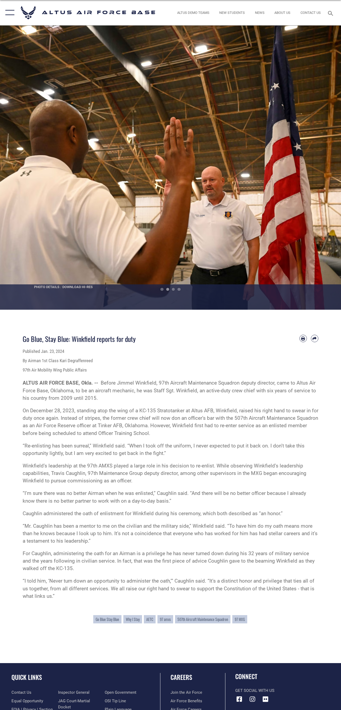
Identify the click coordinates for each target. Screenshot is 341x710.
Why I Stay (133, 619)
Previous (17, 168)
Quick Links (26, 677)
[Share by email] (314, 338)
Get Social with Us (254, 690)
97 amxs (165, 619)
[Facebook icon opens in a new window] (239, 699)
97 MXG (240, 619)
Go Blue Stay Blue (107, 619)
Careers (181, 677)
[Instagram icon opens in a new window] (252, 699)
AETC (149, 619)
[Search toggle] (331, 12)
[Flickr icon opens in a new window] (265, 699)
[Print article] (303, 338)
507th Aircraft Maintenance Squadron (202, 619)
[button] (8, 12)
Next (324, 168)
